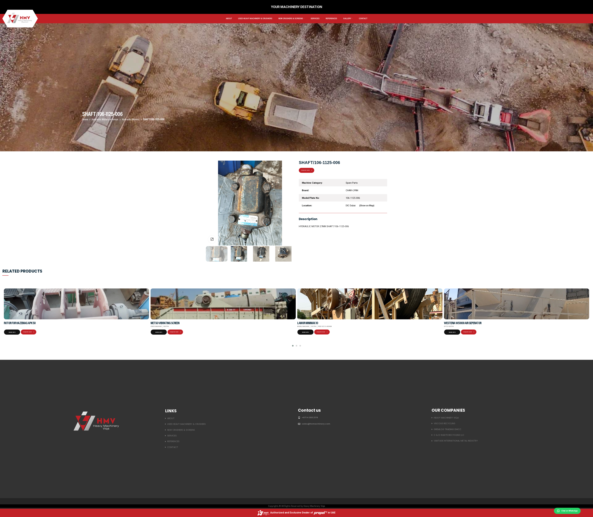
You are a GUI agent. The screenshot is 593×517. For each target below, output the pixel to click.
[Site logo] (20, 18)
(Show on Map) (366, 205)
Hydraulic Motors (131, 119)
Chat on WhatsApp (569, 511)
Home (85, 119)
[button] (293, 346)
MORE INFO (12, 332)
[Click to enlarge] (212, 239)
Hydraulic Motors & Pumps (105, 119)
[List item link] (229, 418)
